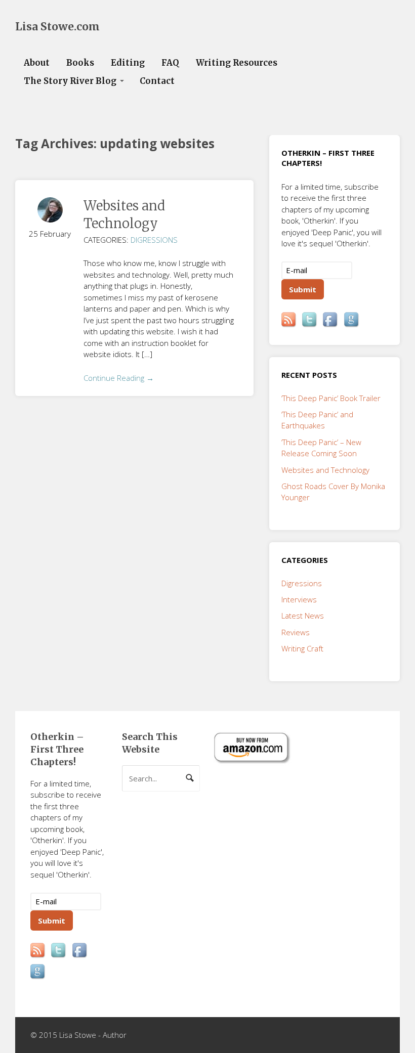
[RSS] (289, 320)
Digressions (154, 240)
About (37, 63)
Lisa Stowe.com (57, 26)
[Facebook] (331, 320)
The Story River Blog (70, 81)
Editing (128, 63)
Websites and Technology (325, 470)
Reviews (295, 632)
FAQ (170, 63)
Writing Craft (302, 648)
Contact (157, 81)
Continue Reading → (119, 378)
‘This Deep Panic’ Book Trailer (331, 398)
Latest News (302, 615)
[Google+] (352, 320)
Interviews (299, 599)
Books (80, 63)
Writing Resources (236, 63)
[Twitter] (310, 320)
